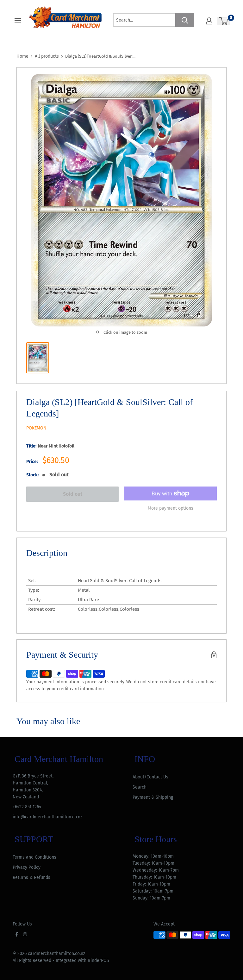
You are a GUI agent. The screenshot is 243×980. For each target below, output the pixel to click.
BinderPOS (98, 960)
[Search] (184, 20)
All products (47, 56)
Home (22, 56)
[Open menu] (18, 20)
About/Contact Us (150, 777)
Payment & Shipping (153, 797)
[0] (224, 21)
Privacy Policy (26, 867)
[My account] (209, 20)
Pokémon (36, 428)
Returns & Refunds (31, 877)
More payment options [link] (170, 508)
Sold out (72, 494)
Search (139, 787)
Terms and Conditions (34, 857)
